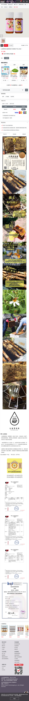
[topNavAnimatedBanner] (10, 1)
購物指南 (3, 655)
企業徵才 (3, 647)
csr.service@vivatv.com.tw (12, 679)
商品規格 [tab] (14, 134)
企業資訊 (3, 644)
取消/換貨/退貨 (17, 644)
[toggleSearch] (23, 1)
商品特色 (3, 122)
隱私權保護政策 (17, 653)
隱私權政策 (19, 695)
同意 (14, 698)
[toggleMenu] (26, 1)
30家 (23, 109)
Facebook (3, 666)
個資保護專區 (17, 655)
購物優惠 (3, 93)
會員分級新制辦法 (5, 658)
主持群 (3, 649)
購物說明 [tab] (24, 134)
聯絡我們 (16, 649)
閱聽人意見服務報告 (18, 656)
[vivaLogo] (3, 1)
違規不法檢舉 (17, 662)
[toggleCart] (20, 1)
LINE (3, 668)
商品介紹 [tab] (4, 134)
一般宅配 (6, 58)
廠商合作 (3, 645)
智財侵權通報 (17, 660)
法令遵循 (16, 658)
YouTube (3, 669)
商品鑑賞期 (17, 645)
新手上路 (3, 653)
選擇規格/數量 (6, 90)
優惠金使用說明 (5, 656)
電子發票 (16, 647)
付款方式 (3, 100)
